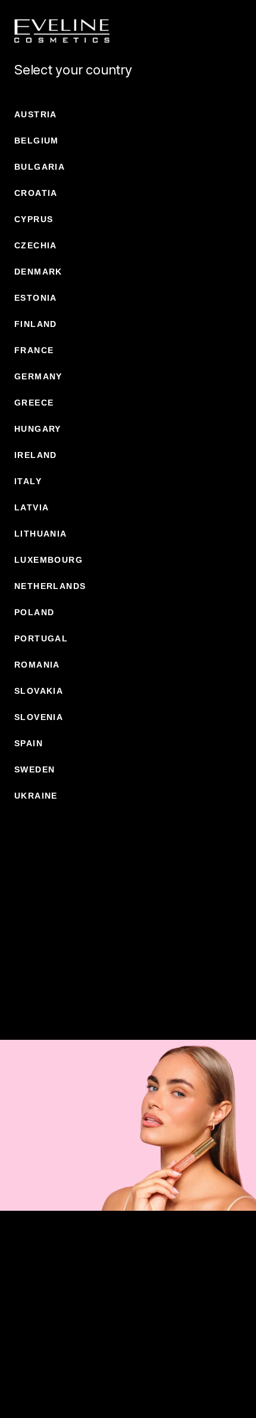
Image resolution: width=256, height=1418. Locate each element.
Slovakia (38, 691)
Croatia (36, 193)
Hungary (37, 429)
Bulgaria (39, 167)
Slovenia (38, 717)
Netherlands (50, 586)
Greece (34, 402)
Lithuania (40, 533)
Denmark (38, 271)
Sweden (34, 769)
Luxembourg (48, 560)
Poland (34, 612)
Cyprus (33, 219)
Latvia (31, 507)
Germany (38, 376)
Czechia (35, 245)
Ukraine (36, 795)
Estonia (35, 298)
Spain (28, 743)
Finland (35, 324)
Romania (37, 664)
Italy (28, 481)
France (34, 350)
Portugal (41, 638)
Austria (35, 114)
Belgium (36, 140)
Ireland (35, 455)
